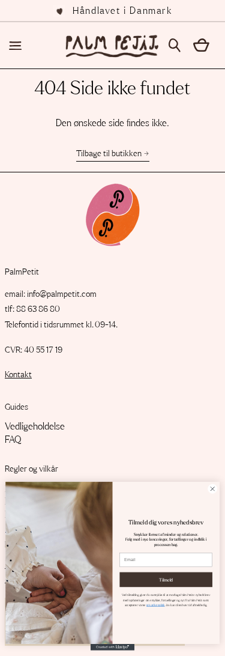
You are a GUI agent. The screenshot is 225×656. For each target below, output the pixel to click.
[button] (178, 45)
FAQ (13, 440)
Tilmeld (166, 579)
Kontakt (18, 375)
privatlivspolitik (155, 604)
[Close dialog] (212, 489)
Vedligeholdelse (35, 426)
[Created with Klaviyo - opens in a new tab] (112, 647)
